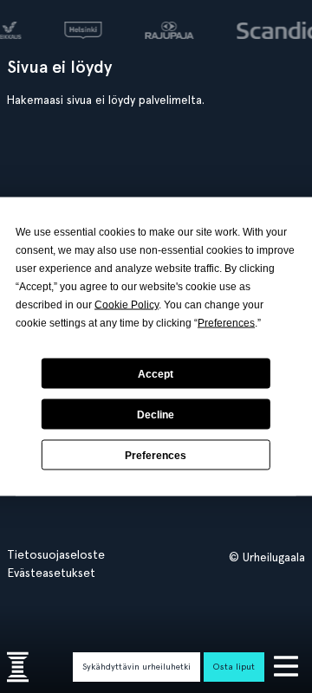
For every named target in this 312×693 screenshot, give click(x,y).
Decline (155, 414)
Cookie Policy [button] (126, 305)
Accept (155, 373)
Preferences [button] (226, 323)
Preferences (155, 455)
